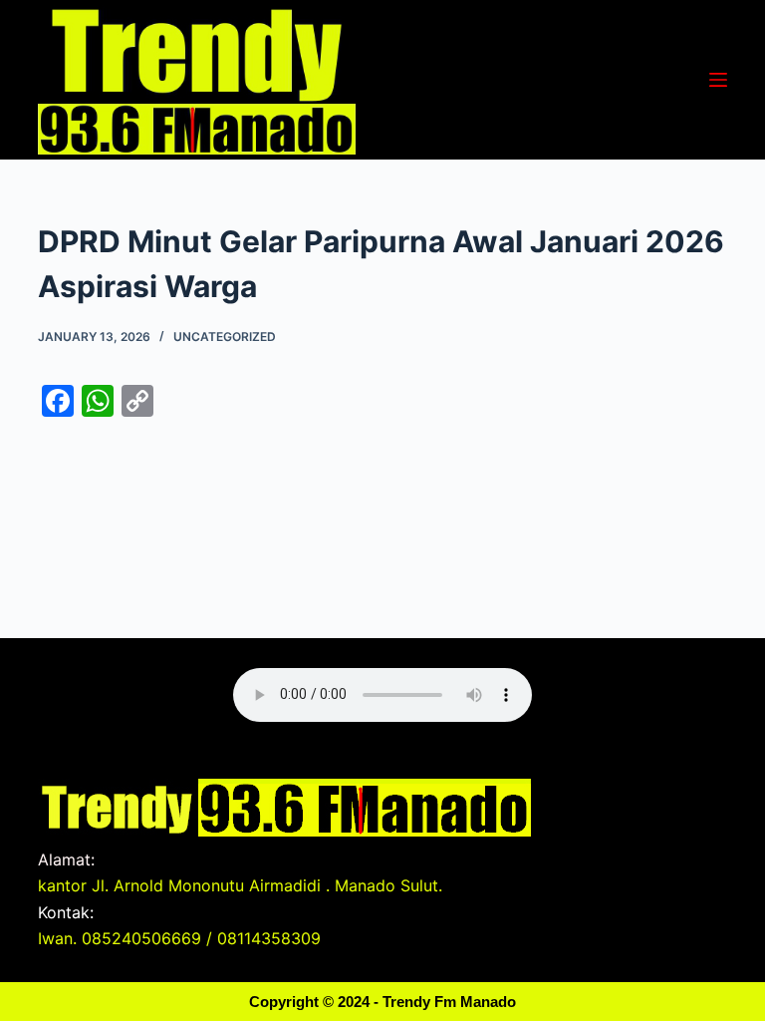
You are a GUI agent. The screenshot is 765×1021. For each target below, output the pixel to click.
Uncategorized (224, 336)
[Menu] (718, 80)
